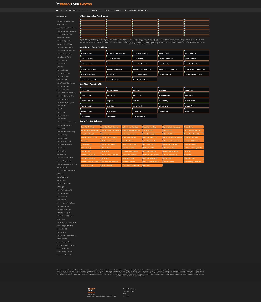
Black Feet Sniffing (128, 148)
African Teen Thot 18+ (170, 155)
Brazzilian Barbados (128, 161)
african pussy (108, 41)
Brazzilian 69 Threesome (192, 141)
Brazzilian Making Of (88, 155)
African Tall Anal (168, 134)
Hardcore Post (91, 294)
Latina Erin (187, 151)
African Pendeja (168, 161)
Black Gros (146, 165)
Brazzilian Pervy (189, 158)
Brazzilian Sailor (86, 151)
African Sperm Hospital (109, 144)
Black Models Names (113, 10)
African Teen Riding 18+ (192, 134)
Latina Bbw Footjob (149, 134)
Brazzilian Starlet (148, 148)
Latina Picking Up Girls (129, 144)
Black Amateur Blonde (108, 141)
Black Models (96, 10)
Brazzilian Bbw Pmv (190, 144)
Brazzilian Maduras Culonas (90, 161)
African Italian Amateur (170, 144)
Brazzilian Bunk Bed (149, 127)
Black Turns (105, 158)
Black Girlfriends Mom (129, 155)
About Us (126, 296)
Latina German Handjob (130, 127)
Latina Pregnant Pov (149, 141)
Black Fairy (105, 151)
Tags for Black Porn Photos (76, 10)
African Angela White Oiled (90, 130)
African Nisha (167, 130)
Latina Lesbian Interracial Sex (192, 131)
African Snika (188, 127)
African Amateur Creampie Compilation (172, 141)
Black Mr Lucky (86, 148)
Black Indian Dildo (107, 165)
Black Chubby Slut (87, 165)
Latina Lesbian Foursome (171, 127)
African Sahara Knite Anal (109, 155)
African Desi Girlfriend (129, 137)
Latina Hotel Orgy (128, 158)
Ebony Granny (168, 158)
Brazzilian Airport (127, 141)
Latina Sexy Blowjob (87, 134)
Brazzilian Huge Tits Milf (89, 137)
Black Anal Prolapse (87, 127)
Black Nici (84, 141)
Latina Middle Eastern (129, 134)
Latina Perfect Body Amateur (173, 137)
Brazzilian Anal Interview (109, 161)
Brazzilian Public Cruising (109, 127)
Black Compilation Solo (150, 158)
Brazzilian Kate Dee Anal (151, 155)
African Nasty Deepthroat (130, 165)
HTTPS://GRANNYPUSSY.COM (136, 10)
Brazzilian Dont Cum (149, 151)
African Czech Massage (109, 137)
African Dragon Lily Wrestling (111, 130)
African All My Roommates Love (192, 162)
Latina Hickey (106, 134)
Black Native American (170, 151)
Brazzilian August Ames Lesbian (130, 151)
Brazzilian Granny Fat (150, 137)
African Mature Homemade (131, 130)
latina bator (144, 41)
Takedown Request (128, 291)
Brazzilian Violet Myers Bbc (193, 148)
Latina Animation (86, 144)
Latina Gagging (148, 130)
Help (124, 293)
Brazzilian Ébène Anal (88, 158)
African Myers (106, 148)
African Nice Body (169, 148)
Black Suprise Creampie (151, 161)
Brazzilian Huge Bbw (191, 137)
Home (60, 10)
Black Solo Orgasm (149, 144)
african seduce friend (94, 41)
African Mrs (188, 155)
